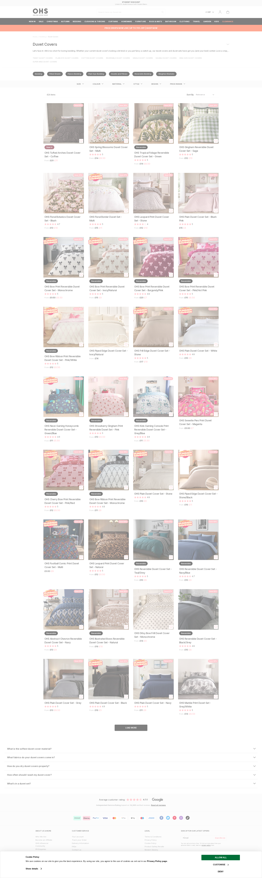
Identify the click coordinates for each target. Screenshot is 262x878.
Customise (219, 864)
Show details (32, 868)
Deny (221, 871)
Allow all (221, 857)
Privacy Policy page (157, 861)
